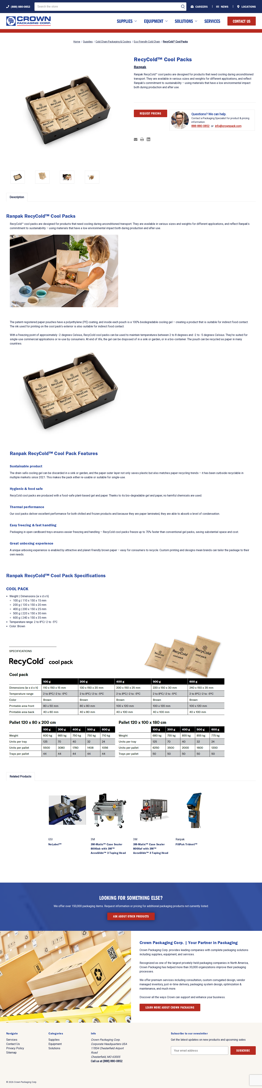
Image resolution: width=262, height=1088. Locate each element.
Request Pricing (150, 113)
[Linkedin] (148, 139)
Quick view (67, 810)
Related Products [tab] (20, 776)
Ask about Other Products (131, 916)
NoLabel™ (54, 844)
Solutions (184, 21)
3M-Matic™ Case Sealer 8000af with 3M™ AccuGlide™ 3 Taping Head (150, 848)
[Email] (135, 139)
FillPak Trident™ (186, 844)
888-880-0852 (200, 126)
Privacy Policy (15, 1048)
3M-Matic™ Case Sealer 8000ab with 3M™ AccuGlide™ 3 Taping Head (108, 848)
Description (17, 197)
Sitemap (11, 1052)
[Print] (142, 139)
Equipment (153, 21)
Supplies (124, 21)
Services (212, 21)
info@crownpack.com (228, 126)
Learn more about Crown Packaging (169, 1007)
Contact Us (241, 21)
